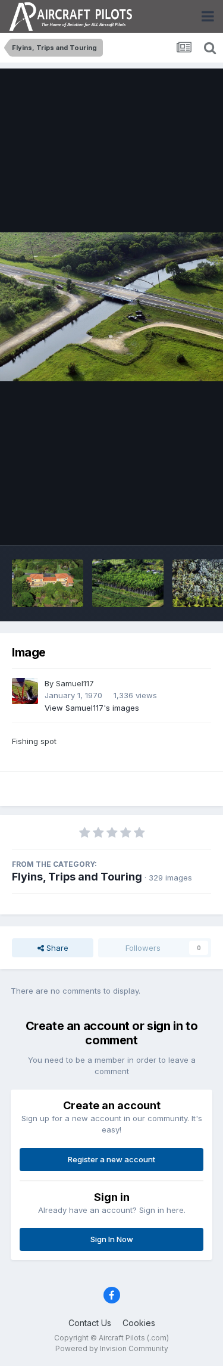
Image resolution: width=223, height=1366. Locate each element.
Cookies (139, 1323)
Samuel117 (75, 683)
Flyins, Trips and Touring (77, 876)
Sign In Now (111, 1239)
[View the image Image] (47, 583)
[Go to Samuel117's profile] (25, 691)
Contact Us (89, 1323)
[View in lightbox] (111, 306)
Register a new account (111, 1159)
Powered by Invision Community (111, 1348)
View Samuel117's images (92, 707)
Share (56, 948)
